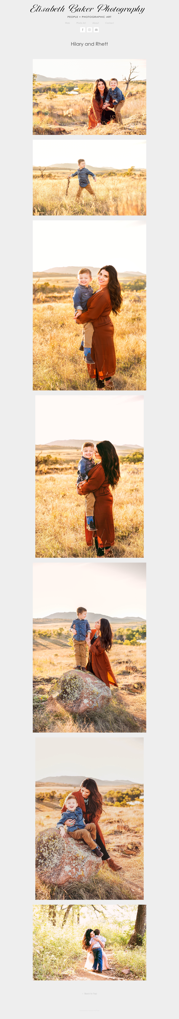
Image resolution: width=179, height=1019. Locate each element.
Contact (109, 23)
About (95, 23)
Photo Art (81, 23)
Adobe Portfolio (93, 1010)
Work (67, 23)
